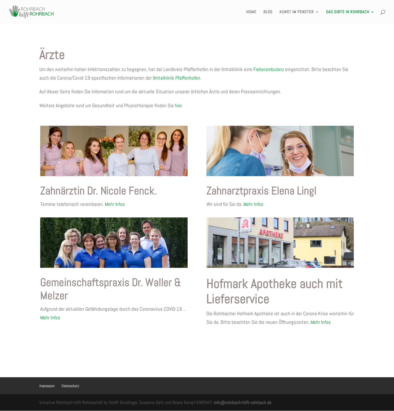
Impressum (47, 385)
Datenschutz (70, 385)
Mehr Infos (115, 204)
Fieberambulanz (268, 69)
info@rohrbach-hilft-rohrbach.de (243, 402)
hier (178, 105)
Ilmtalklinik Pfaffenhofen (176, 78)
